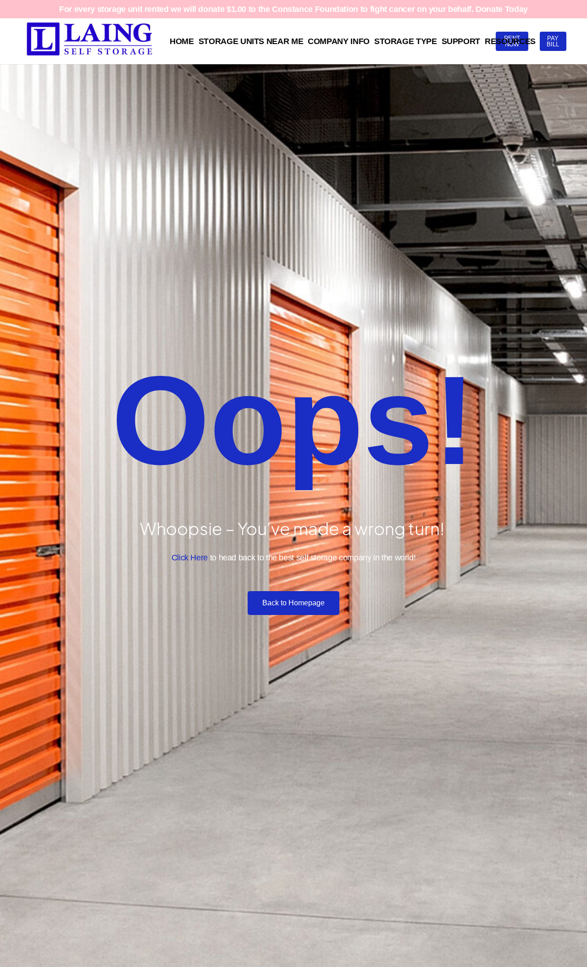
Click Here (190, 557)
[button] (541, 41)
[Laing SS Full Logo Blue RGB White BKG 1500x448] (89, 41)
